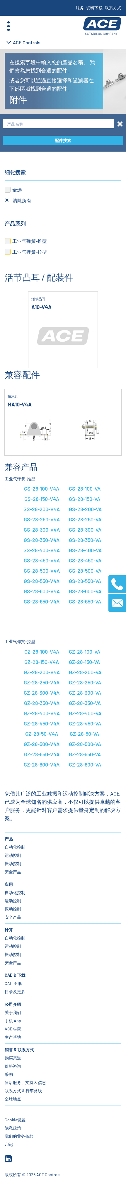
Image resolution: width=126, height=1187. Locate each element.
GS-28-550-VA (85, 581)
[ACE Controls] (102, 26)
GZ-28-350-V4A (41, 703)
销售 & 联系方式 (19, 1049)
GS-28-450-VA (85, 560)
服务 (80, 7)
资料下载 (94, 7)
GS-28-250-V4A (42, 519)
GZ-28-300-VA (85, 692)
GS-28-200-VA (85, 509)
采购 (9, 1074)
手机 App (13, 1020)
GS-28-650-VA (85, 601)
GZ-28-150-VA (84, 662)
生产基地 (13, 1037)
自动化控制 (15, 847)
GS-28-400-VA (85, 550)
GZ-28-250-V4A (41, 682)
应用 (9, 884)
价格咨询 (13, 1066)
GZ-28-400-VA (85, 713)
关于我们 (13, 1012)
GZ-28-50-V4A (41, 733)
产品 (9, 838)
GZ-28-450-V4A (41, 723)
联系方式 (113, 7)
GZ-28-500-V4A (41, 744)
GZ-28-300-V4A (41, 692)
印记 (9, 1144)
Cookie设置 (15, 1119)
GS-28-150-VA (84, 499)
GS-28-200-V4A (41, 509)
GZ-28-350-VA (85, 703)
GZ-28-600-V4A (41, 764)
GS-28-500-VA (85, 570)
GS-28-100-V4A (41, 488)
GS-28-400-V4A (41, 550)
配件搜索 (63, 140)
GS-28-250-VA (85, 519)
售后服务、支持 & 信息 (25, 1082)
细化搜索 (15, 172)
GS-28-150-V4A (41, 499)
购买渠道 (13, 1057)
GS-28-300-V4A (42, 529)
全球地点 (13, 1098)
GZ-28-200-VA (85, 672)
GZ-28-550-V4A (41, 754)
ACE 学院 (13, 1028)
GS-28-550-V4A (41, 581)
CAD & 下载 (15, 975)
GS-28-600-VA (85, 591)
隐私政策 (13, 1127)
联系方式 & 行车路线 (23, 1090)
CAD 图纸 (13, 983)
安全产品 (13, 871)
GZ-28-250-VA (85, 682)
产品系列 (15, 223)
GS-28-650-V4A (41, 601)
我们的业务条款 (19, 1136)
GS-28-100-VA (85, 488)
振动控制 (13, 863)
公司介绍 (13, 1004)
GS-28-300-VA (85, 529)
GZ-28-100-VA (84, 651)
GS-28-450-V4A (42, 560)
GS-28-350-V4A (41, 540)
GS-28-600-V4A (42, 591)
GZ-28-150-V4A (41, 662)
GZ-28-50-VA (84, 733)
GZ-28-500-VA (85, 744)
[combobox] (58, 124)
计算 (9, 929)
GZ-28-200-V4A (42, 672)
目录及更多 (15, 991)
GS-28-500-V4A (42, 570)
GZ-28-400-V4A (42, 713)
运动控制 (13, 855)
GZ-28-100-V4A (41, 651)
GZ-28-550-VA (85, 754)
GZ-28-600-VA (85, 764)
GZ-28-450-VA (85, 723)
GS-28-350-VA (85, 540)
